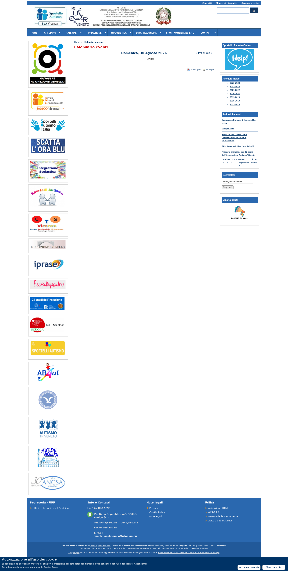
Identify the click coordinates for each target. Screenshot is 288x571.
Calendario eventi (94, 42)
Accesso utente (250, 3)
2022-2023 (235, 86)
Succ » (208, 53)
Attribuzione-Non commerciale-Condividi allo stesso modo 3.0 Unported (153, 548)
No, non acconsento (249, 567)
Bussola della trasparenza (223, 516)
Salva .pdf (196, 70)
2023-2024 (235, 83)
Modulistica (117, 32)
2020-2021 (235, 93)
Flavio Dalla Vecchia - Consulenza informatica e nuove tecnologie (189, 553)
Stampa (210, 70)
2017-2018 (235, 104)
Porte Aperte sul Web (100, 546)
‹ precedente (238, 159)
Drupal (76, 553)
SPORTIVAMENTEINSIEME (180, 33)
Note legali (155, 516)
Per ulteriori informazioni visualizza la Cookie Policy (30, 567)
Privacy (153, 508)
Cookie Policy (157, 512)
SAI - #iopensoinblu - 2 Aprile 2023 (238, 146)
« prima (226, 159)
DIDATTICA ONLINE (145, 32)
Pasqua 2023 (228, 129)
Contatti (207, 3)
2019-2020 (235, 97)
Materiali (69, 32)
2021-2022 (235, 90)
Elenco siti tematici (226, 3)
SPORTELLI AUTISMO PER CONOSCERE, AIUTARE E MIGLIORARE (234, 137)
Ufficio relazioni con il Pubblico (51, 508)
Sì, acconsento (273, 567)
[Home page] (103, 27)
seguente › (244, 162)
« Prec (200, 53)
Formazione (92, 32)
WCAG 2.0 (214, 512)
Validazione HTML (218, 508)
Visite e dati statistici (220, 520)
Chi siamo (48, 32)
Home (34, 33)
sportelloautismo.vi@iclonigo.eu (115, 536)
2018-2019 (235, 101)
